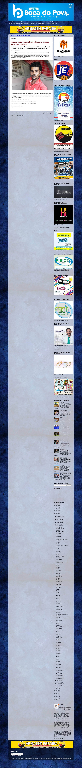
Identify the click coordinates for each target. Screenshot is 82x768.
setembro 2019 (59, 521)
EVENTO (58, 592)
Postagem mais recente (17, 113)
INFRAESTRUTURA (60, 528)
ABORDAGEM (59, 576)
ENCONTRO (58, 667)
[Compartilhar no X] (33, 103)
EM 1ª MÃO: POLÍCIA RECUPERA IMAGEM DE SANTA (64, 441)
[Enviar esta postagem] (28, 103)
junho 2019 (59, 525)
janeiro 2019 (59, 685)
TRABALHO (58, 586)
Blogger (69, 758)
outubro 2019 (59, 519)
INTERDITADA (59, 642)
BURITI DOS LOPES (63, 457)
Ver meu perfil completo (58, 738)
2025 (57, 505)
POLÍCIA (58, 543)
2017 (57, 688)
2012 (57, 696)
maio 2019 (59, 527)
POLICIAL (58, 538)
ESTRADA (58, 656)
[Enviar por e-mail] (30, 103)
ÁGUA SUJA (58, 612)
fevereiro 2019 (59, 683)
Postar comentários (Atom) (19, 115)
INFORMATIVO (59, 604)
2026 (57, 504)
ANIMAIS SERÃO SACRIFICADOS (63, 647)
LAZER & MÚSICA (59, 678)
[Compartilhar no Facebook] (34, 103)
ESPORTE (58, 615)
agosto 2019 (59, 522)
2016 (57, 690)
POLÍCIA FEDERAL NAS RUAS (62, 614)
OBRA (57, 548)
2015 (57, 691)
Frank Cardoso (62, 704)
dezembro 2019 (60, 516)
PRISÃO (58, 645)
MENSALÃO (62, 449)
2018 (57, 687)
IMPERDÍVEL (62, 402)
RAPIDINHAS (58, 533)
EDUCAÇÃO (62, 417)
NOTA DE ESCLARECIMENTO (62, 545)
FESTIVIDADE (59, 620)
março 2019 (59, 682)
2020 (57, 513)
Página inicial (31, 113)
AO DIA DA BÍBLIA (63, 410)
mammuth (60, 758)
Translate (19, 755)
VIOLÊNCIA (58, 530)
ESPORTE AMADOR (60, 531)
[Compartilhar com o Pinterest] (35, 103)
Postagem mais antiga (45, 113)
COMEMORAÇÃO (59, 553)
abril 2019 (58, 680)
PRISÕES (58, 631)
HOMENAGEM (59, 559)
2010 (57, 699)
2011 (57, 698)
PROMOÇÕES (59, 564)
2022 (57, 510)
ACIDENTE (58, 598)
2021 (57, 511)
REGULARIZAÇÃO (59, 611)
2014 (57, 693)
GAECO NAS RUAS (60, 556)
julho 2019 (59, 524)
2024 (57, 507)
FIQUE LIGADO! (59, 637)
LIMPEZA (58, 568)
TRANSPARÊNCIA (59, 606)
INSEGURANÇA (59, 584)
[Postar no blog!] (31, 103)
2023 (57, 508)
